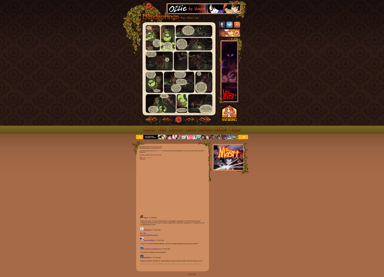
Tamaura (145, 157)
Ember (150, 157)
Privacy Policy (192, 274)
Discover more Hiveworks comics (150, 137)
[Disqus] (173, 186)
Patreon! (159, 151)
